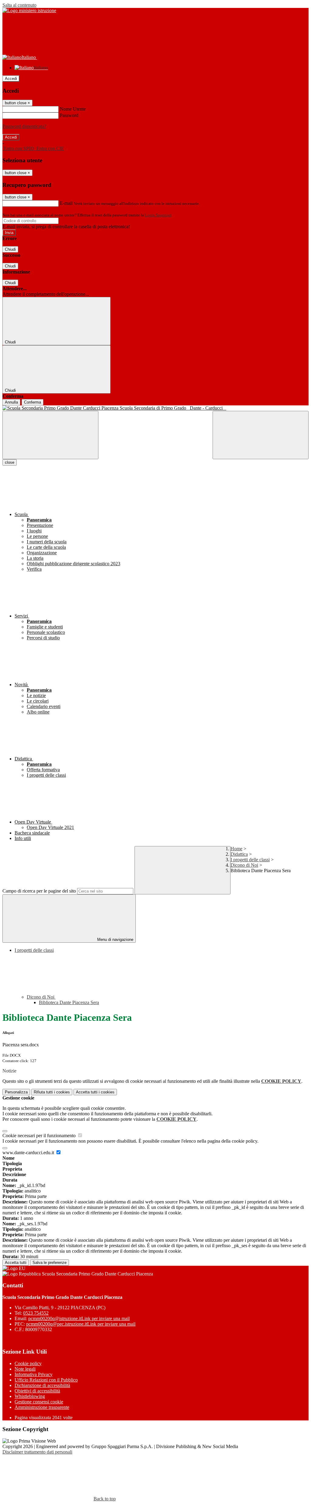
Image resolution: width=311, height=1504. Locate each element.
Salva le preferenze (49, 1262)
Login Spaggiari (158, 215)
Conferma (32, 402)
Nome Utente (73, 109)
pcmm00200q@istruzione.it (79, 1318)
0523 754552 (36, 1313)
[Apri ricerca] (261, 435)
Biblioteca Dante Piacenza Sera (69, 1002)
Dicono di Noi (244, 865)
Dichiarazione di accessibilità (42, 1385)
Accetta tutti (95, 1092)
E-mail (66, 203)
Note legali (25, 1368)
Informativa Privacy (34, 1374)
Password (69, 115)
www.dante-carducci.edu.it (28, 1152)
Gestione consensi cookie (39, 1401)
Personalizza (16, 1092)
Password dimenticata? (24, 126)
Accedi (11, 78)
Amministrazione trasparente (42, 1407)
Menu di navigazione (114, 939)
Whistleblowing (30, 1396)
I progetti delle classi (250, 859)
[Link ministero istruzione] (29, 10)
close (9, 462)
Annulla (11, 402)
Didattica (239, 854)
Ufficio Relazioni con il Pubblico (46, 1379)
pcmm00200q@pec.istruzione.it (80, 1324)
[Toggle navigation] (50, 435)
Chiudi (10, 249)
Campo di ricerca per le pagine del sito (39, 890)
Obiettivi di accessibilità (37, 1390)
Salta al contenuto (19, 5)
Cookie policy (28, 1363)
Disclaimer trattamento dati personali (37, 1451)
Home (236, 848)
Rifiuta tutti (52, 1092)
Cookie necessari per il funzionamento (39, 1135)
